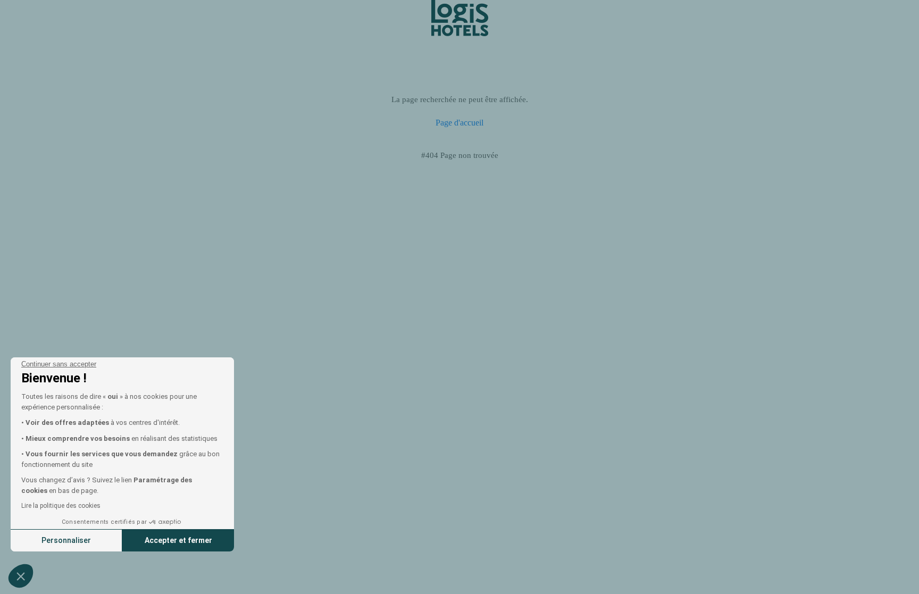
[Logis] (459, 17)
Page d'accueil (459, 122)
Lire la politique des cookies (61, 505)
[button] (21, 576)
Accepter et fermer (178, 540)
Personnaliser (66, 540)
